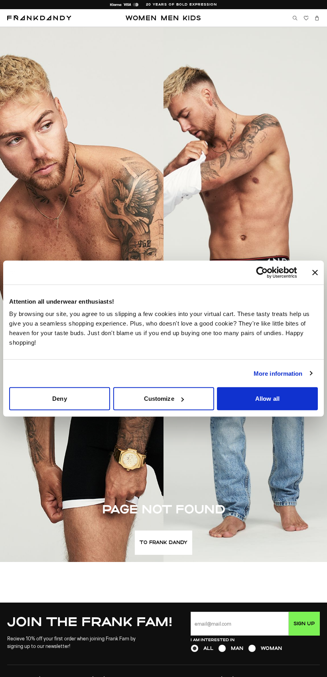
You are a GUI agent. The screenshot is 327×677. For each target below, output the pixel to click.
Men (170, 17)
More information (278, 373)
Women (141, 17)
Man (237, 648)
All (208, 648)
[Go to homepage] (39, 18)
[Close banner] (315, 272)
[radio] (195, 648)
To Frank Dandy (163, 542)
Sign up (304, 623)
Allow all (267, 398)
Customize (159, 398)
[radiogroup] (255, 648)
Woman (271, 648)
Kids (192, 17)
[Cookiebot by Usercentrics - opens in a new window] (268, 272)
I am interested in (212, 640)
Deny (59, 398)
